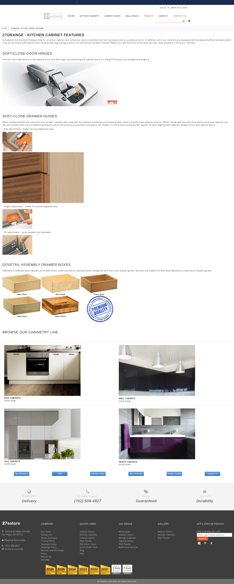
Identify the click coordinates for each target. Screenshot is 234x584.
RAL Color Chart (88, 544)
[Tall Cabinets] (42, 458)
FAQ (82, 553)
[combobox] (170, 21)
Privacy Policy (48, 541)
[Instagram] (199, 543)
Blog (82, 550)
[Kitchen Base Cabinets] (42, 395)
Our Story (46, 531)
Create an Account (179, 8)
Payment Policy (49, 544)
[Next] (162, 2)
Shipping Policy (49, 547)
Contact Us (46, 534)
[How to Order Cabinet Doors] (136, 474)
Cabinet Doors (87, 538)
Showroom (124, 531)
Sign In (163, 8)
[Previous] (76, 2)
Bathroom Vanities (128, 547)
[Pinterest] (205, 543)
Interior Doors (87, 531)
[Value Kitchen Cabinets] (98, 474)
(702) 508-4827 (12, 545)
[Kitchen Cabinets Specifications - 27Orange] (21, 474)
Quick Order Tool (88, 547)
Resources (46, 556)
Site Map (45, 559)
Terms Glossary (49, 538)
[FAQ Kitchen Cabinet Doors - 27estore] (59, 474)
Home (4, 28)
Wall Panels (86, 541)
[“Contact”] (212, 474)
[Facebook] (211, 543)
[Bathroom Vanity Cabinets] (157, 458)
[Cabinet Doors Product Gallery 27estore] (174, 474)
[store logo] (53, 16)
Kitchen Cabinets (88, 534)
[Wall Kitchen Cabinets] (157, 395)
